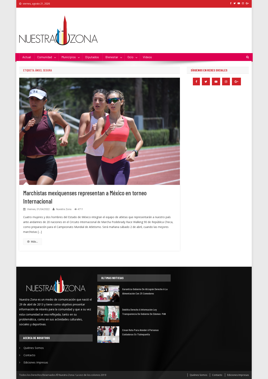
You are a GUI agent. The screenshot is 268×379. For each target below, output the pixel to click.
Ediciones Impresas (36, 362)
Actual (26, 57)
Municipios (68, 57)
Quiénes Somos (34, 348)
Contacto (29, 355)
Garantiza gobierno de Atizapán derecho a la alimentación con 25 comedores (145, 291)
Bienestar (111, 57)
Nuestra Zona (63, 209)
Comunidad (44, 57)
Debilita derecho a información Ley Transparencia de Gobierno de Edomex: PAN (144, 311)
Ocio (130, 57)
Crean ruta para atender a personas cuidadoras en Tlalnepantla (140, 332)
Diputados (92, 57)
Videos (147, 57)
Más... (34, 241)
